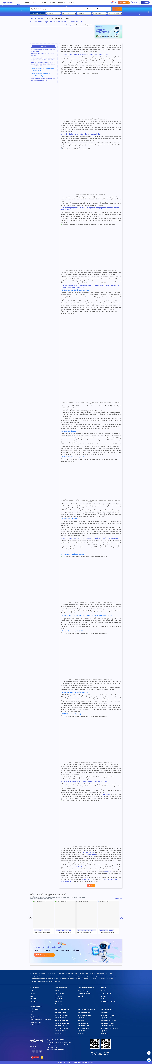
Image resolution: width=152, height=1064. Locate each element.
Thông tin (32, 993)
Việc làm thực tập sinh (107, 1025)
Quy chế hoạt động (35, 1022)
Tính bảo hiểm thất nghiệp (108, 1001)
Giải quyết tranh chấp (36, 1006)
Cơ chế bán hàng (35, 1025)
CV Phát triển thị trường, (83, 978)
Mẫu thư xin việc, (90, 973)
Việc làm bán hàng (83, 1025)
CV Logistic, (41, 981)
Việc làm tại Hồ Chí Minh (62, 1015)
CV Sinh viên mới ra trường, (37, 978)
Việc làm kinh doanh (84, 1012)
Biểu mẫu (80, 996)
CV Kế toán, (45, 976)
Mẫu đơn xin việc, (80, 973)
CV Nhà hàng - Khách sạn (53, 981)
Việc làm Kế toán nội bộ (108, 1015)
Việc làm (26, 2)
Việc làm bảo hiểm (83, 1018)
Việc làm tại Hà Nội (60, 1012)
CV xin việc (35, 2)
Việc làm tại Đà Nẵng (61, 1018)
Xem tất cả (117, 898)
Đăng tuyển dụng (83, 991)
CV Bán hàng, (75, 976)
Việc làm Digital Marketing (108, 1018)
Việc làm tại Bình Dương (62, 1023)
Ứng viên (43, 2)
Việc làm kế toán (83, 1031)
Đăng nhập (135, 2)
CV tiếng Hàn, (60, 973)
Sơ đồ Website (34, 1009)
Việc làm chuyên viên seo (108, 1020)
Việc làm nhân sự (83, 1023)
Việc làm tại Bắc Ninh (61, 1031)
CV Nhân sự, (66, 976)
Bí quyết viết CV (59, 1001)
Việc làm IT (81, 1020)
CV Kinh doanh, (53, 976)
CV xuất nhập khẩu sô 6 (106, 933)
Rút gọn (91, 885)
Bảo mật (32, 1004)
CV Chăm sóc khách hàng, (67, 978)
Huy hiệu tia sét (34, 1017)
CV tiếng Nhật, (70, 973)
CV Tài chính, (33, 981)
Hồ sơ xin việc (59, 998)
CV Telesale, (110, 978)
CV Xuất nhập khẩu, (110, 976)
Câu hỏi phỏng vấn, (35, 976)
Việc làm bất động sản (84, 1015)
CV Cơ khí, (101, 976)
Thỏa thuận (33, 1001)
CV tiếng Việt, (51, 973)
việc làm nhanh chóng (88, 852)
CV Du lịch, (94, 978)
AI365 (31, 1014)
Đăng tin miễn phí (124, 2)
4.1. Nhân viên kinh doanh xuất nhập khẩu (43, 68)
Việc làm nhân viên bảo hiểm (109, 1028)
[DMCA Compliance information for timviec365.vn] (42, 1057)
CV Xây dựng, (93, 976)
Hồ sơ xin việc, (34, 973)
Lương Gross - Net (106, 993)
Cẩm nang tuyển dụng (84, 993)
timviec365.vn (106, 794)
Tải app (103, 998)
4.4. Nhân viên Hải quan (38, 76)
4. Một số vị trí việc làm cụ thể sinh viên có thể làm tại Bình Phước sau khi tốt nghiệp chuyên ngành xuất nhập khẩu (43, 64)
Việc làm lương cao (83, 1028)
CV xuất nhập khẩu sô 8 (63, 933)
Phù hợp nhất (70, 25)
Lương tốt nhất (88, 25)
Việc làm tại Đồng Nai (61, 1028)
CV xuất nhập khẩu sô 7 (84, 933)
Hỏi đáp (32, 996)
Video (31, 1011)
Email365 (103, 996)
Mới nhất (79, 25)
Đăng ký (145, 2)
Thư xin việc (58, 996)
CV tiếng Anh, (43, 973)
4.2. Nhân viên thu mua (38, 71)
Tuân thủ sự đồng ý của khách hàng (40, 1019)
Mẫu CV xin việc (59, 993)
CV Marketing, (84, 976)
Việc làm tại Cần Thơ (61, 1025)
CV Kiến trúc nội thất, (52, 978)
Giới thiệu (32, 991)
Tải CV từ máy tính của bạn (44, 955)
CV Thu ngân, (102, 978)
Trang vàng (58, 1004)
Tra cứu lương (105, 991)
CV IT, (60, 976)
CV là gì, (110, 973)
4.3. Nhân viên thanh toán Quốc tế (41, 73)
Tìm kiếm (117, 9)
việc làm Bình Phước (81, 867)
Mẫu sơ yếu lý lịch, (102, 973)
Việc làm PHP (105, 1012)
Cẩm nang (52, 2)
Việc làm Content (106, 1031)
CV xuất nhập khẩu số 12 (42, 933)
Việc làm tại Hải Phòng (61, 1020)
